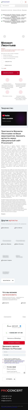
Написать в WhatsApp (14, 338)
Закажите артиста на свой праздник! (9, 407)
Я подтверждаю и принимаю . (13, 362)
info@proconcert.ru (6, 400)
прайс (5, 68)
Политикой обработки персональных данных (14, 360)
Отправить (9, 379)
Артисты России (17, 10)
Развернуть (3, 213)
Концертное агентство (6, 10)
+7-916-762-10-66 (6, 398)
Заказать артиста (8, 73)
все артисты (6, 280)
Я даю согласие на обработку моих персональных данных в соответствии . (14, 359)
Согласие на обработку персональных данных (13, 362)
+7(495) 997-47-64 (16, 333)
